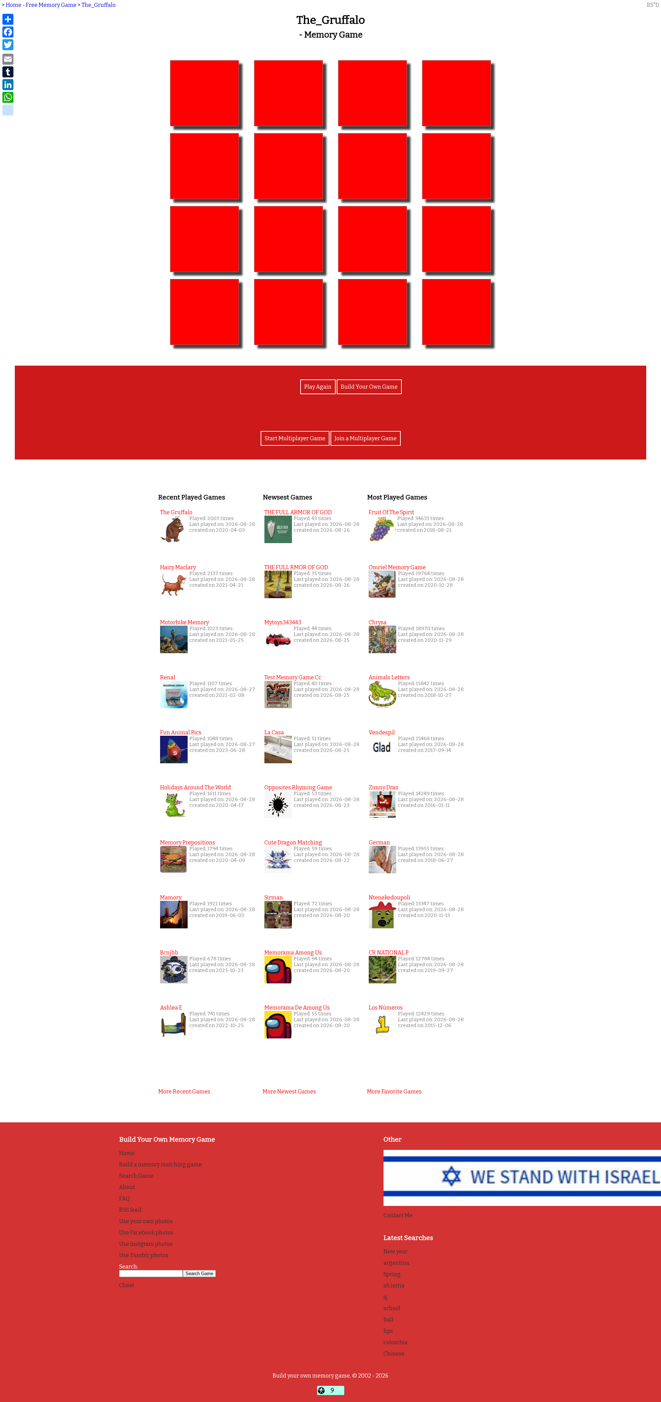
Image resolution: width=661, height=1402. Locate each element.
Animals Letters (389, 677)
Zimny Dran (384, 787)
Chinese (394, 1353)
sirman (273, 897)
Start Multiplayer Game (295, 438)
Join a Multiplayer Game (366, 438)
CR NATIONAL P (389, 952)
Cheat (126, 1285)
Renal (167, 677)
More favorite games (394, 1091)
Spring (392, 1274)
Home (127, 1153)
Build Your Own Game (369, 387)
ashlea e (171, 1007)
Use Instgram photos (146, 1244)
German (379, 842)
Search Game (136, 1176)
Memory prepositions (187, 842)
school (392, 1308)
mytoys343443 (282, 622)
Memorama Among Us (293, 952)
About (127, 1187)
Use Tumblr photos (143, 1255)
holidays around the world (195, 787)
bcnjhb (169, 952)
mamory (170, 897)
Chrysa (378, 622)
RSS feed (130, 1210)
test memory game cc (292, 677)
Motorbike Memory (184, 622)
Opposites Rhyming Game (298, 787)
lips (388, 1331)
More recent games (184, 1091)
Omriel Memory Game (397, 567)
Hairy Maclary (178, 567)
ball (389, 1319)
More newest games (289, 1091)
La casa (274, 732)
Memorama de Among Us (297, 1007)
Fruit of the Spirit (391, 512)
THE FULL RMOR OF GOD (296, 567)
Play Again (318, 387)
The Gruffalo (176, 512)
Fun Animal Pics (180, 732)
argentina (396, 1263)
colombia (396, 1342)
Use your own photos (146, 1221)
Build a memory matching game (160, 1164)
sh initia (394, 1285)
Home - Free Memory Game (41, 5)
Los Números (386, 1007)
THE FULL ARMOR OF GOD (298, 512)
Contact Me (398, 1215)
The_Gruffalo (99, 5)
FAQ (124, 1198)
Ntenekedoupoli (389, 897)
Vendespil (382, 732)
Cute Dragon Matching (293, 842)
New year (396, 1251)
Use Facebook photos (146, 1232)
